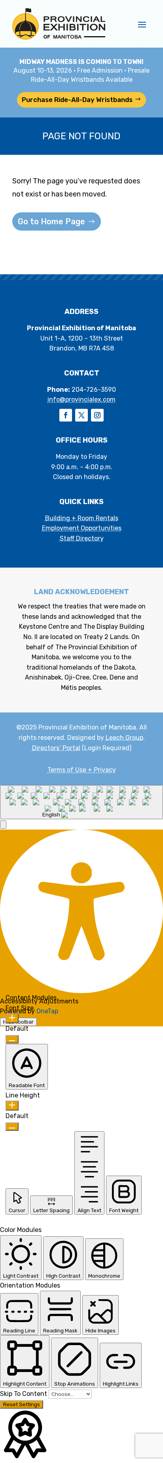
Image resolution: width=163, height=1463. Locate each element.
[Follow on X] (81, 415)
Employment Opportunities (81, 528)
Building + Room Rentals (81, 518)
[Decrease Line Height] (12, 1126)
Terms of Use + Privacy (81, 770)
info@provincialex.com (81, 399)
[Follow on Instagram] (97, 415)
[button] (3, 824)
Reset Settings (21, 1404)
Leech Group (124, 737)
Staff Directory (82, 538)
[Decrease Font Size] (12, 1039)
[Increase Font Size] (12, 1018)
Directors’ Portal (56, 748)
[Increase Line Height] (12, 1106)
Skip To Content (24, 1394)
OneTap (47, 1011)
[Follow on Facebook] (65, 415)
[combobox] (81, 802)
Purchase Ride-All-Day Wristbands (77, 100)
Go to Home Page (51, 221)
